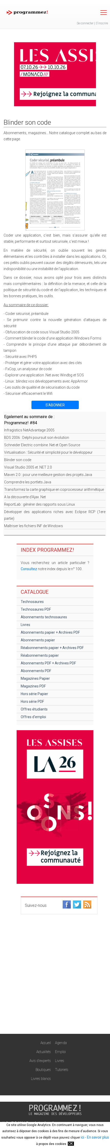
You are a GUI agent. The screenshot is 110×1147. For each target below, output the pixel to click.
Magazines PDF (33, 686)
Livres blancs (41, 1079)
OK (70, 1144)
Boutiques (43, 1070)
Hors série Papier (34, 694)
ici (82, 1137)
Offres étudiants (34, 709)
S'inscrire (102, 23)
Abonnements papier (38, 640)
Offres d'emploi (33, 717)
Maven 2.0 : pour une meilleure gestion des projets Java (48, 475)
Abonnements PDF (36, 671)
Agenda (61, 1043)
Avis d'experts (40, 1061)
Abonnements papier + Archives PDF (50, 632)
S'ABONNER (55, 405)
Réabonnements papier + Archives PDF (52, 648)
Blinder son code (17, 460)
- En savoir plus (96, 1137)
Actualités (43, 1052)
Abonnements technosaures (44, 617)
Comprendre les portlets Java (27, 482)
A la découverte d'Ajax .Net (25, 497)
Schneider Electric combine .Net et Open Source (42, 445)
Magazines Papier (35, 678)
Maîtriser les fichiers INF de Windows (33, 526)
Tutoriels (61, 1070)
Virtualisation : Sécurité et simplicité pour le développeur (48, 452)
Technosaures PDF (36, 609)
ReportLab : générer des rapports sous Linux (39, 504)
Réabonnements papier (40, 655)
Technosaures (32, 602)
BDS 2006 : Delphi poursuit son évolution (36, 438)
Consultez (29, 569)
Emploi (60, 1052)
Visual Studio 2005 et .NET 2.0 (28, 467)
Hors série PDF (32, 701)
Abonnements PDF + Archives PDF (48, 663)
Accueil (45, 1043)
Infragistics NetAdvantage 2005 (29, 430)
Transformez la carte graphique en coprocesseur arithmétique (54, 489)
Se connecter (85, 23)
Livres (25, 625)
